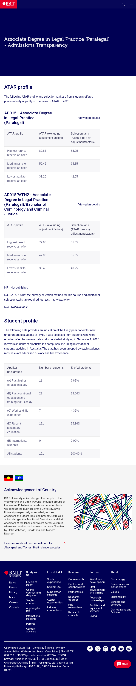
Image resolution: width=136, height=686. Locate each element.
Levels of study (31, 583)
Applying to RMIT (33, 609)
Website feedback (32, 651)
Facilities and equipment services (97, 608)
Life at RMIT (54, 572)
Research (74, 572)
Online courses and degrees (33, 592)
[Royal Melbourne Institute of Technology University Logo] (8, 4)
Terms (50, 647)
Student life (54, 586)
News (12, 582)
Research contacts (74, 614)
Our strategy (118, 579)
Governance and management (120, 585)
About (114, 572)
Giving (93, 615)
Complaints (51, 651)
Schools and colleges (118, 603)
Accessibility (11, 651)
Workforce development (97, 580)
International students (33, 617)
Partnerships (75, 591)
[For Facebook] (90, 648)
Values (115, 591)
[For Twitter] (98, 648)
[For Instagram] (105, 648)
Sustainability (118, 596)
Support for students (54, 593)
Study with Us (32, 573)
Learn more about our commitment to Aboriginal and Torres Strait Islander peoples (32, 545)
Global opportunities (55, 601)
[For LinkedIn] (113, 648)
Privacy (60, 647)
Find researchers (75, 606)
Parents (30, 623)
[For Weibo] (129, 648)
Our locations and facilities (121, 611)
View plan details (89, 117)
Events (13, 587)
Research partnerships (97, 599)
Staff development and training (97, 589)
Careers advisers (31, 630)
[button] (123, 4)
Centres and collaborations (76, 585)
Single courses (31, 602)
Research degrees (74, 598)
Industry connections (54, 609)
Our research (76, 579)
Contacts (14, 607)
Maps (12, 597)
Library (13, 592)
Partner (94, 572)
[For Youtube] (121, 648)
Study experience (54, 580)
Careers (14, 602)
